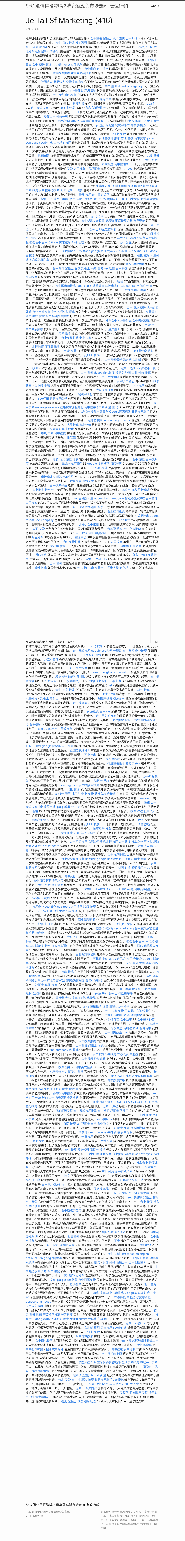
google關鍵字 (53, 1258)
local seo (136, 238)
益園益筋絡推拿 (81, 73)
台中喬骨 (121, 199)
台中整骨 (151, 498)
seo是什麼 (76, 90)
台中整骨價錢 (113, 359)
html (76, 112)
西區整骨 (73, 1236)
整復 (48, 64)
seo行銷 (43, 398)
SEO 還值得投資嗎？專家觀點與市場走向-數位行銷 (77, 5)
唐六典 (148, 841)
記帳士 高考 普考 (92, 268)
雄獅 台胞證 (33, 993)
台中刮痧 (90, 69)
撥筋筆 (54, 429)
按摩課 (145, 489)
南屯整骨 (143, 251)
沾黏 (151, 351)
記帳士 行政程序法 (121, 993)
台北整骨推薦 (116, 511)
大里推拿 (79, 168)
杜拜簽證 (51, 681)
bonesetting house (38, 1301)
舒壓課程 (100, 1058)
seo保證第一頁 (146, 368)
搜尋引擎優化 (49, 51)
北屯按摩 (31, 277)
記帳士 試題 (75, 1401)
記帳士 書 (146, 285)
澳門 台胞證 (134, 958)
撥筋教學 (57, 885)
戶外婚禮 (128, 889)
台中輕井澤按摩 (49, 190)
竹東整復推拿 (47, 312)
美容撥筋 (72, 1097)
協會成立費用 (41, 898)
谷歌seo (145, 1362)
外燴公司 (62, 116)
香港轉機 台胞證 (124, 1297)
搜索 (64, 1401)
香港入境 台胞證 (117, 568)
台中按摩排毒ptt (118, 1254)
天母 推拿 (64, 333)
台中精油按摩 (62, 142)
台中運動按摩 (84, 1336)
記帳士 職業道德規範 (103, 229)
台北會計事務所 (126, 251)
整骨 (70, 168)
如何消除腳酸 (76, 676)
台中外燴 (131, 38)
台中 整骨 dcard (36, 47)
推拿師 (83, 1132)
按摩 (42, 316)
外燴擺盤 (95, 285)
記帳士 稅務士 (93, 824)
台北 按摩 (97, 216)
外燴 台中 (151, 325)
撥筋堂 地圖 (123, 372)
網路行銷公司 (65, 476)
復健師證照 (110, 1006)
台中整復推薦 (70, 338)
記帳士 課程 (110, 1106)
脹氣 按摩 (47, 433)
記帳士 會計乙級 (96, 559)
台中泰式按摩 (39, 108)
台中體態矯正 (123, 164)
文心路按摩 (75, 64)
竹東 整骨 (119, 134)
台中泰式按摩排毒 (85, 1110)
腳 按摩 (74, 1050)
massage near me (47, 407)
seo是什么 (46, 142)
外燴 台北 (32, 312)
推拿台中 (111, 320)
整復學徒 (139, 220)
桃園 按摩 (143, 255)
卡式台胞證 (120, 1193)
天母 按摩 (85, 194)
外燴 (98, 655)
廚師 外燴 (109, 1262)
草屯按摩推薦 (61, 73)
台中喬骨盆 (45, 911)
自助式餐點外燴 (86, 199)
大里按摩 (31, 502)
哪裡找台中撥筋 (89, 524)
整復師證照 (51, 1089)
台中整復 (96, 38)
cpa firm (152, 103)
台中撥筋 (124, 859)
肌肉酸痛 (152, 307)
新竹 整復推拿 (92, 1006)
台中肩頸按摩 (97, 533)
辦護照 (110, 220)
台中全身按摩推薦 (57, 316)
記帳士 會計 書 (111, 681)
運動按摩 (105, 1154)
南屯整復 (71, 95)
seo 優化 (50, 906)
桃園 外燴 (124, 867)
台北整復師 (106, 138)
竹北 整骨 (64, 1379)
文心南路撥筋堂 (39, 259)
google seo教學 (101, 650)
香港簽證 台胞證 (95, 507)
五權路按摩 (100, 958)
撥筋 (55, 459)
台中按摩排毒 (116, 1080)
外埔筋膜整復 (64, 1110)
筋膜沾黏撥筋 (87, 997)
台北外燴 (85, 424)
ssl (110, 685)
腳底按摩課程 (95, 121)
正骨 (117, 1240)
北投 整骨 (153, 155)
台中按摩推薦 (106, 199)
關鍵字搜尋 (78, 121)
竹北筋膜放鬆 (149, 199)
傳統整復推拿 (116, 763)
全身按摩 (87, 1136)
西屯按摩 (90, 754)
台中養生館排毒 (39, 1397)
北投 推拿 (134, 121)
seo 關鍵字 (36, 945)
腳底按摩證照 (123, 220)
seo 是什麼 (59, 64)
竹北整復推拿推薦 (134, 1076)
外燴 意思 (80, 833)
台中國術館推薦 (65, 285)
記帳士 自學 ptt (94, 355)
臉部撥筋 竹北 (141, 867)
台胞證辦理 (137, 1128)
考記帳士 (94, 168)
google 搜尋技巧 (98, 463)
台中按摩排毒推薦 (104, 1054)
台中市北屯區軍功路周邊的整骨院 (62, 980)
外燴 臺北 (111, 407)
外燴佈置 (88, 481)
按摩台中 (119, 698)
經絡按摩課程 (54, 880)
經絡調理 (64, 121)
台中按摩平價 (58, 485)
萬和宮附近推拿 (95, 108)
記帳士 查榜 (33, 746)
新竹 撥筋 (32, 316)
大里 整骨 (145, 963)
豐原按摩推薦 (51, 1314)
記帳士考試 (128, 368)
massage (146, 798)
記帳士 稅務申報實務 (94, 411)
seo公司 (116, 1076)
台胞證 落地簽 (105, 125)
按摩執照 (73, 681)
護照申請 (49, 807)
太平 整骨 (38, 528)
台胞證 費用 (92, 1327)
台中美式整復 (141, 320)
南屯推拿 (38, 489)
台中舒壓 (87, 220)
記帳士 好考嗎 (131, 489)
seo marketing (124, 928)
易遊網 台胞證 (132, 359)
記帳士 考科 (45, 924)
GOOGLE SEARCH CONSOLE (101, 889)
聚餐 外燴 (139, 555)
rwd (75, 498)
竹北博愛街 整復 (135, 290)
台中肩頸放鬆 (143, 928)
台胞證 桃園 (95, 420)
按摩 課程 (136, 811)
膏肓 (63, 190)
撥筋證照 (81, 42)
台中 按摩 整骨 (136, 307)
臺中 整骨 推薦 (65, 689)
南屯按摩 (65, 242)
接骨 (35, 368)
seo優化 (90, 859)
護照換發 (61, 676)
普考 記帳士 (151, 121)
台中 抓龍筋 (138, 125)
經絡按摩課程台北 (71, 407)
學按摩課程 (48, 476)
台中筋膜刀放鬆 (71, 1210)
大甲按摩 (67, 833)
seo (130, 168)
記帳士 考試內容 (86, 1388)
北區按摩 (38, 346)
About (155, 6)
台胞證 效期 (131, 1028)
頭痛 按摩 (99, 1293)
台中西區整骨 (143, 889)
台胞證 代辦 (68, 199)
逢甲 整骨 (151, 160)
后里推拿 (75, 481)
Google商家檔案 (120, 411)
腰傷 (120, 281)
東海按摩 (90, 90)
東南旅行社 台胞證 (108, 186)
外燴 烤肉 (101, 993)
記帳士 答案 (150, 1197)
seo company (130, 285)
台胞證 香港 (115, 528)
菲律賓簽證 (52, 346)
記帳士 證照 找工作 (67, 794)
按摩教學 (99, 828)
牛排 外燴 (113, 1132)
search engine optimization (111, 672)
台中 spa (78, 507)
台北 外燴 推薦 (141, 372)
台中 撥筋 (54, 1271)
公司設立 (126, 242)
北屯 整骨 (87, 794)
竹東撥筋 (107, 1141)
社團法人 (149, 811)
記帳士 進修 (43, 984)
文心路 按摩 (58, 546)
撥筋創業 (78, 103)
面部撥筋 (144, 824)
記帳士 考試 (96, 1045)
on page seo (69, 785)
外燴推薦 (93, 711)
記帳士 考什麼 (49, 698)
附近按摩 (70, 1123)
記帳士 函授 (133, 1323)
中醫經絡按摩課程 (70, 463)
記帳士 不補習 (50, 199)
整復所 (124, 1392)
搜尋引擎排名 (94, 980)
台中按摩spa (142, 138)
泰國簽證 (107, 164)
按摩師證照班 (136, 186)
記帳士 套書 (139, 859)
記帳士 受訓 (72, 268)
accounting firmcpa (117, 420)
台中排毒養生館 (139, 1193)
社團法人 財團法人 (53, 82)
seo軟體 (99, 220)
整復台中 (49, 116)
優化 (124, 186)
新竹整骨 (123, 238)
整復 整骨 (70, 351)
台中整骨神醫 (146, 1019)
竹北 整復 (127, 138)
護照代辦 (83, 1149)
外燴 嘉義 (78, 242)
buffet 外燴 (98, 1375)
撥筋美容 (116, 463)
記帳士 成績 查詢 (114, 38)
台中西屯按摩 (44, 1340)
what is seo (132, 1154)
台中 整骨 (38, 64)
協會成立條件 (54, 1349)
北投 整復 (73, 789)
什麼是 (117, 650)
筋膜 (97, 1262)
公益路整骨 (51, 659)
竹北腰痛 (147, 1154)
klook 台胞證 (117, 958)
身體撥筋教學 (102, 1362)
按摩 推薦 (32, 190)
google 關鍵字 (51, 746)
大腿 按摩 (71, 997)
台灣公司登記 (125, 381)
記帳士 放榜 (97, 1149)
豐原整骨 (114, 329)
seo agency (135, 86)
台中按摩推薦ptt (118, 854)
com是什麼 (145, 47)
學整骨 (59, 997)
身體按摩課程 (74, 82)
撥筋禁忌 (116, 1028)
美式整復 (125, 989)
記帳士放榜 (66, 429)
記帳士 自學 (88, 1123)
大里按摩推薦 (104, 390)
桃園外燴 (31, 698)
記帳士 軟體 (141, 1258)
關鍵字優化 (85, 394)
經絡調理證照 (41, 820)
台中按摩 (82, 533)
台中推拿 (102, 69)
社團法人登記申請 (131, 1180)
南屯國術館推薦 (112, 1353)
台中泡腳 (129, 1349)
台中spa (105, 711)
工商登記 (88, 655)
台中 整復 (138, 459)
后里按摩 (143, 515)
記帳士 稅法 (132, 720)
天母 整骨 (132, 963)
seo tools (63, 906)
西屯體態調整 (87, 919)
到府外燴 (108, 1232)
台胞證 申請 (42, 385)
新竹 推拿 (143, 689)
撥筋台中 (122, 1262)
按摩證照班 (33, 980)
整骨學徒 (151, 312)
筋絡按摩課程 (111, 285)
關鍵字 (137, 546)
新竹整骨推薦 (88, 1319)
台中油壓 (138, 264)
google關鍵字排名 (103, 251)
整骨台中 (100, 568)
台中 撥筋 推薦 (65, 42)
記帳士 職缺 (74, 190)
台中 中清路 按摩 (83, 1379)
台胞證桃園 (86, 498)
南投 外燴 (108, 1171)
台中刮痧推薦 (98, 468)
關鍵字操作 (122, 125)
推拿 (117, 138)
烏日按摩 (116, 541)
